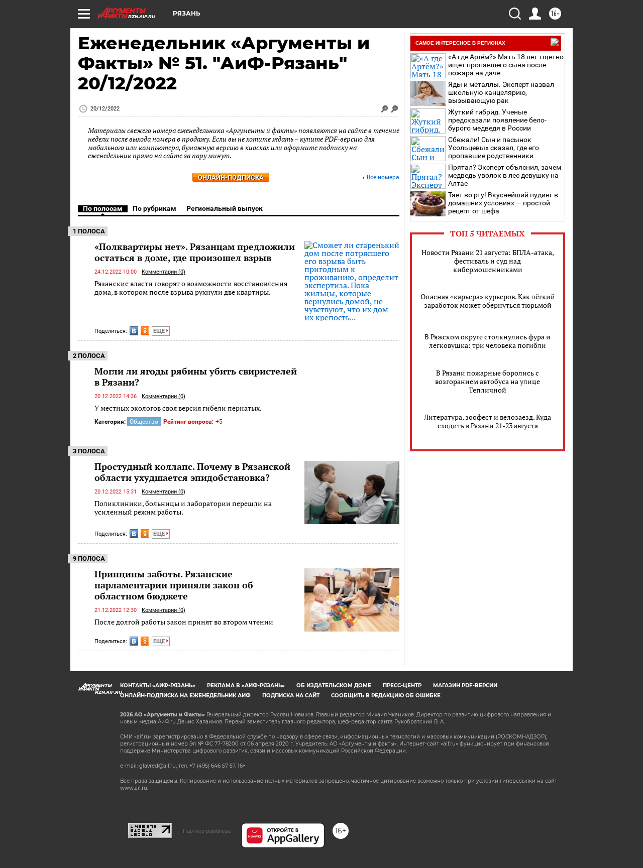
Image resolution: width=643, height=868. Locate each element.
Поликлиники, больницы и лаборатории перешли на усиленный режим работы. (183, 508)
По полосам (103, 208)
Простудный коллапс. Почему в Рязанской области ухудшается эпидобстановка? (192, 471)
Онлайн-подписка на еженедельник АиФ (185, 695)
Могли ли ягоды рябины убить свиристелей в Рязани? (195, 376)
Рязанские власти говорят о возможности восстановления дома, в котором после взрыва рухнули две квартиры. (190, 288)
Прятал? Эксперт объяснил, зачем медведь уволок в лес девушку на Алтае (504, 175)
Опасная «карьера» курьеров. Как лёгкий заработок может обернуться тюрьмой (487, 300)
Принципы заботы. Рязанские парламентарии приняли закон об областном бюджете (173, 585)
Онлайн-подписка (231, 177)
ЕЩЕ (159, 331)
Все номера (383, 177)
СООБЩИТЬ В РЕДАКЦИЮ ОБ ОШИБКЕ (386, 695)
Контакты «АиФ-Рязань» (157, 685)
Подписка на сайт (290, 695)
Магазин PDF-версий (465, 685)
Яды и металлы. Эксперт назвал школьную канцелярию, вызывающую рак (501, 92)
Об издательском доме (333, 685)
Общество (144, 421)
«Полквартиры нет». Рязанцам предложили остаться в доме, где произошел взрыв (194, 252)
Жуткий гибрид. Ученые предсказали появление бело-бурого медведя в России (497, 120)
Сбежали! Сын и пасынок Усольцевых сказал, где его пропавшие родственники (493, 148)
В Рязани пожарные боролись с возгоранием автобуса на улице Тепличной (487, 381)
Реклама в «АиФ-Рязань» (246, 685)
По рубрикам (154, 208)
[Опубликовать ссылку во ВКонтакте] (134, 330)
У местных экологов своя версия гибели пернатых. (178, 408)
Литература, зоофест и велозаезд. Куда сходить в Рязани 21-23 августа (487, 421)
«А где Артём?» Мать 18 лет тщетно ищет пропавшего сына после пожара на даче (506, 65)
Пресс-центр (402, 685)
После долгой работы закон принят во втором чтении (183, 621)
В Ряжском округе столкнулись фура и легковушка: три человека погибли (487, 340)
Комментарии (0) (163, 272)
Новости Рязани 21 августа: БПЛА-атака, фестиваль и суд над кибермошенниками (487, 261)
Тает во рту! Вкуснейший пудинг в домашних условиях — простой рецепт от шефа (503, 203)
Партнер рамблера (207, 831)
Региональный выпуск (224, 208)
